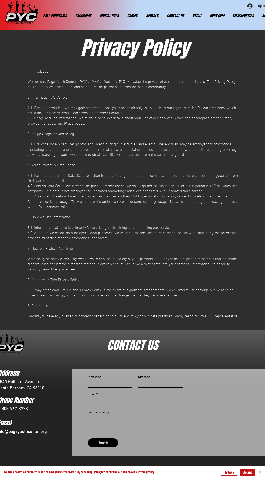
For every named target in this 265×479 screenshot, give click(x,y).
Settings (229, 472)
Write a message (99, 412)
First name (94, 376)
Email (91, 394)
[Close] (260, 472)
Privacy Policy (146, 472)
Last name (144, 376)
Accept (247, 472)
